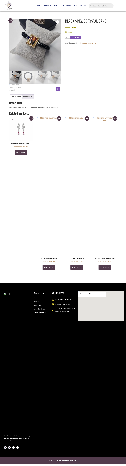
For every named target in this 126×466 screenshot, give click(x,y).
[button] (57, 22)
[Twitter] (9, 447)
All (80, 43)
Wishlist (83, 6)
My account (66, 6)
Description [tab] (16, 96)
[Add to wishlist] (58, 89)
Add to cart (75, 37)
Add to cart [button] (21, 152)
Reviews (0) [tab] (27, 96)
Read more (104, 267)
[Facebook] (5, 447)
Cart (75, 6)
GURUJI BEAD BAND (89, 43)
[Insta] (13, 447)
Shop (55, 6)
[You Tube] (17, 447)
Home (39, 6)
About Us (47, 6)
